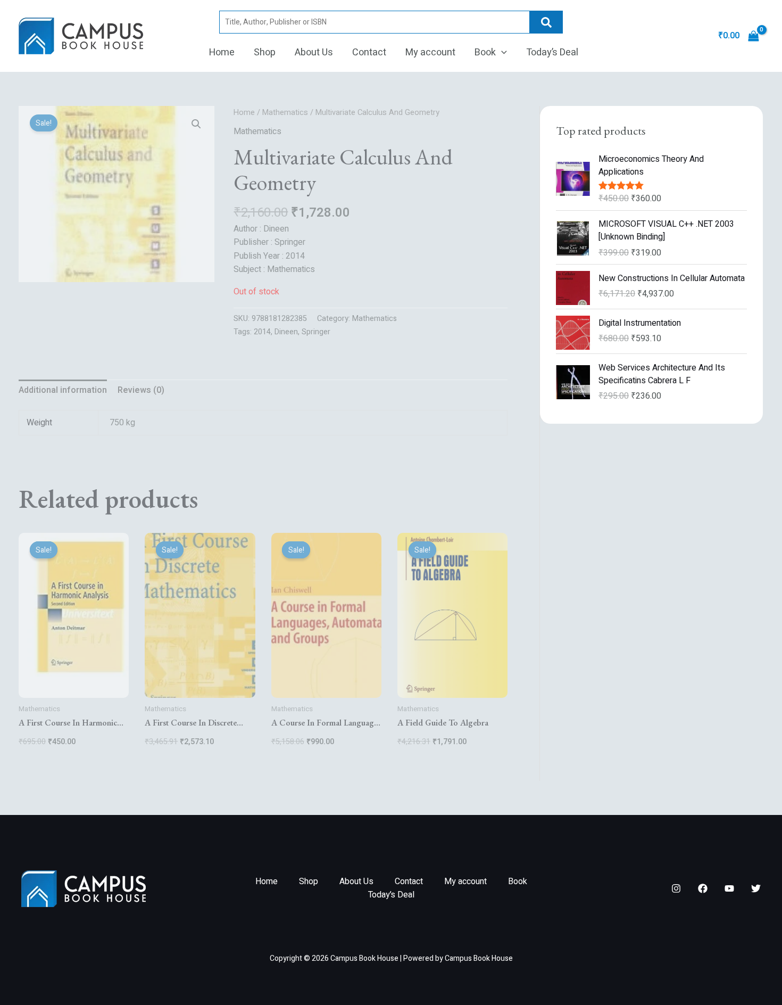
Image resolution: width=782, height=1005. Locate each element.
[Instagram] (676, 888)
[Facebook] (703, 888)
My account (430, 52)
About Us (314, 52)
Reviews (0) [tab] (141, 390)
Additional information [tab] (63, 390)
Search (546, 22)
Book (485, 52)
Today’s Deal (552, 52)
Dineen (286, 331)
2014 (262, 331)
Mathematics (285, 112)
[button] (501, 53)
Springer (316, 331)
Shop (265, 52)
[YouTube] (729, 888)
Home (222, 52)
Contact (369, 52)
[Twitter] (756, 888)
